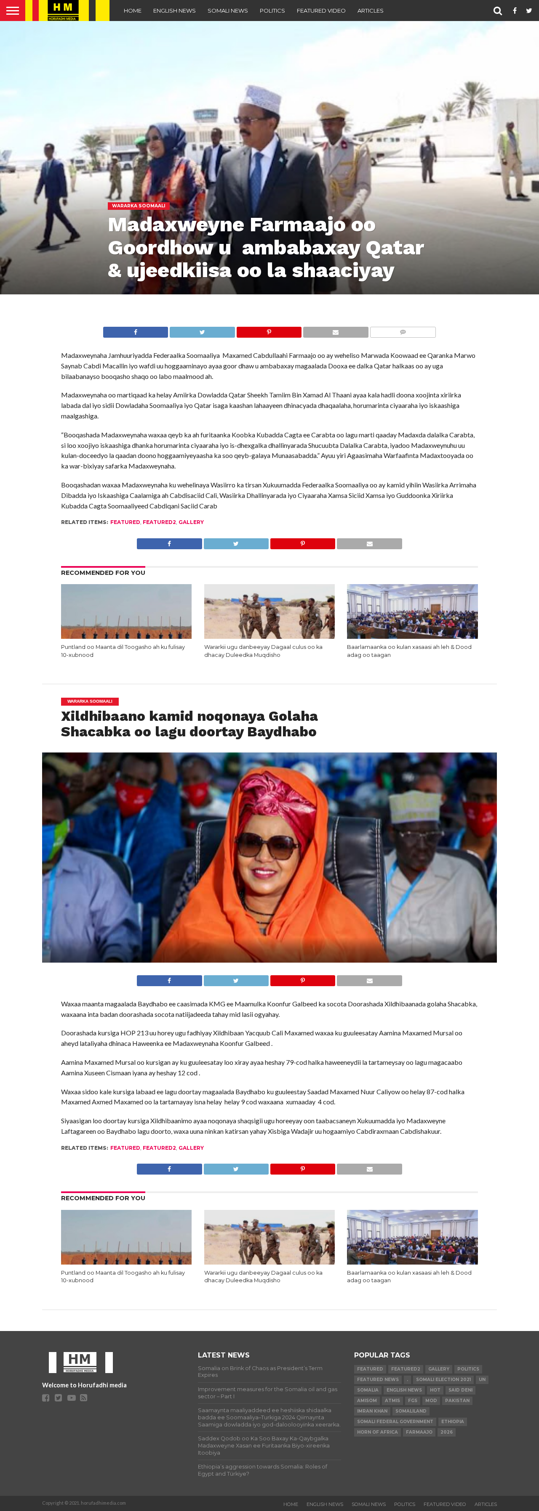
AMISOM (367, 1400)
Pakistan (457, 1400)
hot (435, 1390)
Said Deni (460, 1390)
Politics (468, 1369)
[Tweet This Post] (202, 330)
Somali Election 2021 (443, 1379)
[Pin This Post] (269, 330)
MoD (431, 1400)
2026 (446, 1432)
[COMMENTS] (403, 330)
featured (125, 522)
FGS (412, 1400)
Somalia (368, 1390)
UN (482, 1379)
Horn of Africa (377, 1432)
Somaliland (411, 1411)
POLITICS (272, 10)
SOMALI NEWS (228, 10)
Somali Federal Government (395, 1421)
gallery (191, 522)
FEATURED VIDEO (321, 10)
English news (404, 1390)
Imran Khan (372, 1411)
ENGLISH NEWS (174, 10)
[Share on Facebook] (135, 330)
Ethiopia (452, 1421)
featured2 (159, 522)
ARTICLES (371, 10)
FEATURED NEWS (378, 1379)
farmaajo (419, 1432)
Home (132, 10)
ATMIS (392, 1400)
